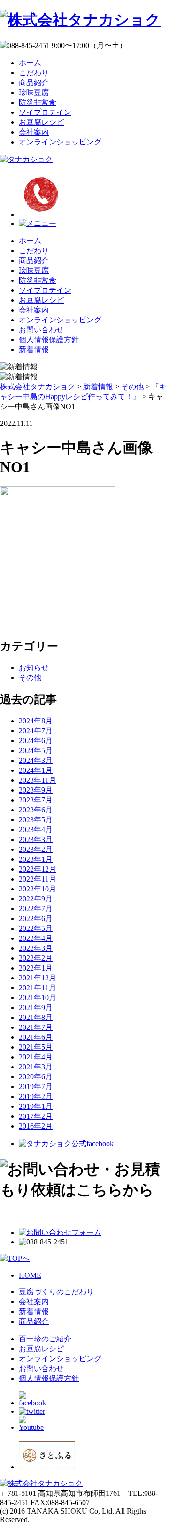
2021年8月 (36, 1017)
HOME (30, 1275)
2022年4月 (36, 938)
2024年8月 (36, 721)
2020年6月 (36, 1077)
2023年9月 (36, 790)
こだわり (34, 73)
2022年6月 (36, 918)
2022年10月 (37, 889)
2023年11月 (37, 780)
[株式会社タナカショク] (80, 19)
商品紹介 (34, 83)
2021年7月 (36, 1027)
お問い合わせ (41, 330)
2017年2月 (36, 1116)
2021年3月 (36, 1067)
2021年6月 (36, 1037)
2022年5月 (36, 928)
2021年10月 (37, 998)
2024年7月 (36, 731)
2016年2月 (36, 1126)
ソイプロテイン (45, 112)
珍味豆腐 (34, 92)
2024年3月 (36, 760)
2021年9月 (36, 1007)
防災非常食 (37, 102)
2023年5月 (36, 820)
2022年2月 (36, 958)
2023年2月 (36, 849)
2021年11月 (37, 988)
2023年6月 (36, 810)
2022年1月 (36, 968)
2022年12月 (37, 869)
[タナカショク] (26, 159)
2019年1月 (36, 1106)
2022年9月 (36, 899)
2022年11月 (37, 879)
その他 (30, 678)
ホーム (30, 63)
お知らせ (34, 668)
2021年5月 (36, 1047)
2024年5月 (36, 750)
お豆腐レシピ (41, 122)
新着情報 (34, 349)
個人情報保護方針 (49, 340)
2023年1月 (36, 859)
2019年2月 (36, 1096)
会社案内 (34, 132)
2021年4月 (36, 1057)
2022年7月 (36, 909)
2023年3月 (36, 839)
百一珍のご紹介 (45, 1339)
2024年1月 (36, 770)
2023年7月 (36, 800)
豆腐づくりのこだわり (56, 1292)
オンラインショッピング (60, 142)
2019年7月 (36, 1087)
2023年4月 (36, 830)
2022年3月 (36, 948)
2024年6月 (36, 741)
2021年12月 (37, 978)
